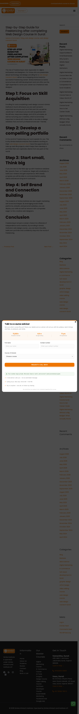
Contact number (45, 342)
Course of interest (10, 353)
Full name (8, 342)
